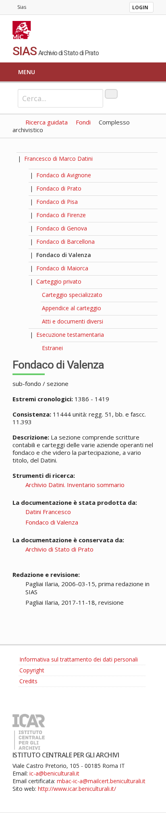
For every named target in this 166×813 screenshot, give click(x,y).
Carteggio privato (58, 281)
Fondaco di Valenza (63, 255)
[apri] (29, 175)
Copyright (31, 670)
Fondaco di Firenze (61, 215)
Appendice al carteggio (71, 308)
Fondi (83, 122)
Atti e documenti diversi (72, 321)
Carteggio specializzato (72, 295)
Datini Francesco (48, 512)
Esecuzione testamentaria (70, 334)
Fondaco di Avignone (63, 175)
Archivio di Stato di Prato (59, 549)
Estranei (52, 348)
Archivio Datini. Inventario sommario (74, 485)
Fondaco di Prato (58, 188)
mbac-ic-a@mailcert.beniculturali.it (101, 781)
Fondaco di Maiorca (62, 268)
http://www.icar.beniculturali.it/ (77, 788)
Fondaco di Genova (61, 228)
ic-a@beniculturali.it (54, 773)
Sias (21, 7)
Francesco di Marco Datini (58, 158)
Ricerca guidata (46, 122)
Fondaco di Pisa (57, 201)
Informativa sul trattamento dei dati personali (78, 659)
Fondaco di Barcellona (65, 241)
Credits (28, 681)
